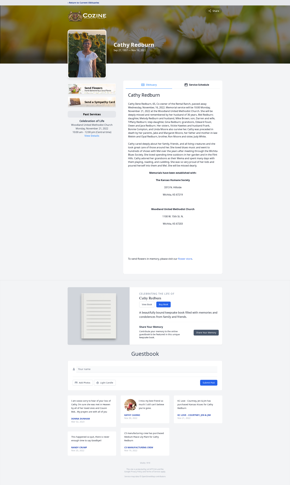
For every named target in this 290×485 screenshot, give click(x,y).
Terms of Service (153, 471)
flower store (185, 258)
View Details (91, 135)
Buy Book (163, 304)
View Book (147, 304)
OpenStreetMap (148, 476)
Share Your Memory (206, 332)
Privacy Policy (136, 471)
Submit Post (209, 382)
